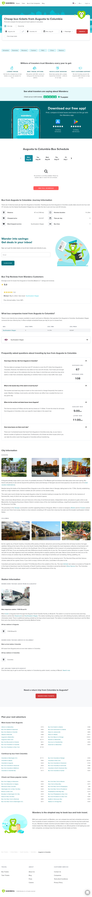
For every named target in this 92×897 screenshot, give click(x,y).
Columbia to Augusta (7, 763)
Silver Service (71, 566)
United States (14, 852)
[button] (74, 3)
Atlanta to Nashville (6, 734)
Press (30, 879)
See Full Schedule (46, 188)
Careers (31, 882)
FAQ (42, 50)
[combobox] (12, 31)
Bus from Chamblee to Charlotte (10, 744)
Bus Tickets (4, 852)
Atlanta (73, 508)
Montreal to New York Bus (8, 786)
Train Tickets (5, 875)
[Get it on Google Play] (75, 121)
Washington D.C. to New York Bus (10, 789)
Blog (43, 3)
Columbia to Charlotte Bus (8, 770)
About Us (32, 872)
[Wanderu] (8, 3)
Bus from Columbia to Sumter (56, 770)
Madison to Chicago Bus (55, 801)
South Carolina (24, 852)
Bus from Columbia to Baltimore (10, 768)
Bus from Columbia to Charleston (57, 763)
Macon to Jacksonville (54, 732)
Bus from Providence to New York (57, 796)
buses (7, 613)
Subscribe (8, 263)
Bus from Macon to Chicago (56, 737)
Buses (18, 3)
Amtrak (65, 564)
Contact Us (57, 872)
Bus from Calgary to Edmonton (9, 781)
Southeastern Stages (32, 296)
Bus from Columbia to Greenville (57, 765)
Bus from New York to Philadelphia (57, 786)
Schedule (6, 50)
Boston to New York (7, 791)
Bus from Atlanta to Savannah (9, 729)
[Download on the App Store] (58, 121)
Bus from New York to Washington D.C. (12, 801)
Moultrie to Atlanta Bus (54, 739)
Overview (15, 50)
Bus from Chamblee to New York (10, 747)
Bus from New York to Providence (57, 789)
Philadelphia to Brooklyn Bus (56, 791)
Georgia (16, 508)
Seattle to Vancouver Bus (55, 799)
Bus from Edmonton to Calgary (9, 784)
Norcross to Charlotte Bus (55, 742)
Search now (66, 670)
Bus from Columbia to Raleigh (56, 758)
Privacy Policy (58, 882)
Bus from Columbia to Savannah (10, 765)
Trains (23, 3)
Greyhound (18, 616)
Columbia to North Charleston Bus (57, 768)
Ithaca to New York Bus (7, 796)
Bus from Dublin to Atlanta (55, 727)
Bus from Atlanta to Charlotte (9, 732)
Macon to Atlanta (52, 734)
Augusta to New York (7, 739)
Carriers (33, 50)
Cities (52, 50)
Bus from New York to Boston (56, 781)
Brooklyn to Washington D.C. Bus (10, 794)
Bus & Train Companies (33, 3)
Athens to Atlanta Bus (7, 727)
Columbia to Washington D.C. (9, 758)
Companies (57, 875)
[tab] (9, 27)
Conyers (82, 508)
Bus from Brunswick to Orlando (10, 742)
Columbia (33, 852)
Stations (61, 50)
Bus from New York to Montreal (10, 799)
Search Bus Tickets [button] (46, 696)
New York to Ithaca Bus (54, 784)
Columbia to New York (54, 760)
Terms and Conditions (61, 879)
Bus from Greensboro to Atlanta (57, 729)
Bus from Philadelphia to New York (57, 794)
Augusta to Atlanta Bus (7, 737)
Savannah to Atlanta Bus (55, 744)
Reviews (24, 50)
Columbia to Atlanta (6, 760)
